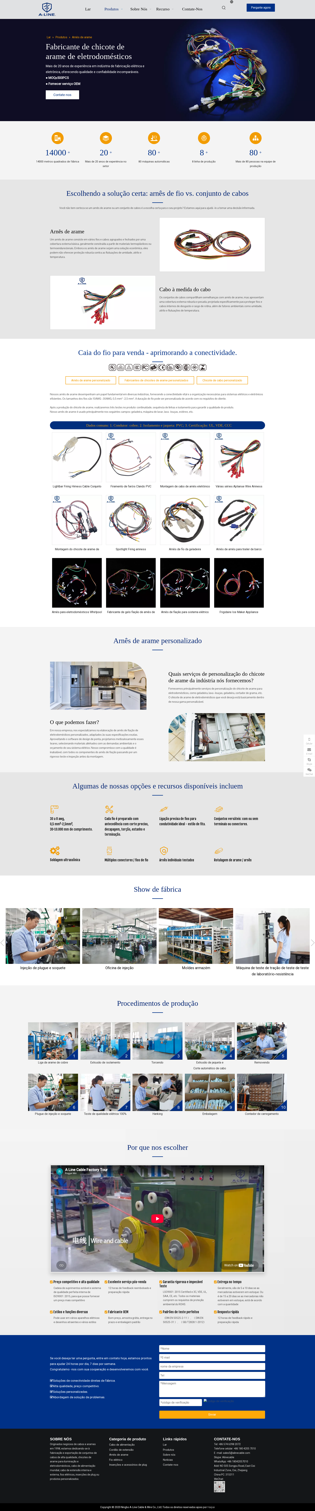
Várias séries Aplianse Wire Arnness (239, 486)
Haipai (211, 1507)
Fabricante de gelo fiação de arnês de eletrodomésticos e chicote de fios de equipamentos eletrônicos (130, 612)
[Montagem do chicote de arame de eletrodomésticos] (77, 520)
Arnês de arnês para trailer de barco (239, 549)
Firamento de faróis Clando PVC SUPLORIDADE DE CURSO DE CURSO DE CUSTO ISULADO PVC (131, 486)
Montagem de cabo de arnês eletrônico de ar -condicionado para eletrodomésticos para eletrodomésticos (185, 486)
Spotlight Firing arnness (131, 549)
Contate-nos (62, 95)
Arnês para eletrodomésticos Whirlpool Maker (77, 612)
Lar (165, 1444)
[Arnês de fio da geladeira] (185, 520)
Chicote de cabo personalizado (222, 380)
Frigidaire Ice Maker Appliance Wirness (238, 612)
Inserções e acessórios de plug (128, 1464)
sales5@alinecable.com (236, 1452)
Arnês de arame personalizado (90, 380)
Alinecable (228, 1457)
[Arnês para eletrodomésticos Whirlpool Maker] (77, 582)
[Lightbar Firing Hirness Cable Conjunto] (77, 457)
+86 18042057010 (237, 1461)
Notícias (168, 1459)
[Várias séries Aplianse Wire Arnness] (239, 457)
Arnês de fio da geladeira (185, 549)
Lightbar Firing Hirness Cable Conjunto (77, 486)
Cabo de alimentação (122, 1444)
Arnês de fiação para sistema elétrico (185, 612)
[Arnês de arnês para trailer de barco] (239, 520)
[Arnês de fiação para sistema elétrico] (185, 582)
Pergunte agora (261, 7)
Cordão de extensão (121, 1449)
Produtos (168, 1449)
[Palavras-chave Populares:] (224, 8)
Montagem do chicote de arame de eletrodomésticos (77, 549)
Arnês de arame (118, 1454)
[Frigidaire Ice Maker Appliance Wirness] (239, 582)
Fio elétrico (115, 1459)
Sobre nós (169, 1454)
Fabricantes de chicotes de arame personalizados (156, 380)
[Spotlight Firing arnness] (131, 520)
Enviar (212, 1414)
